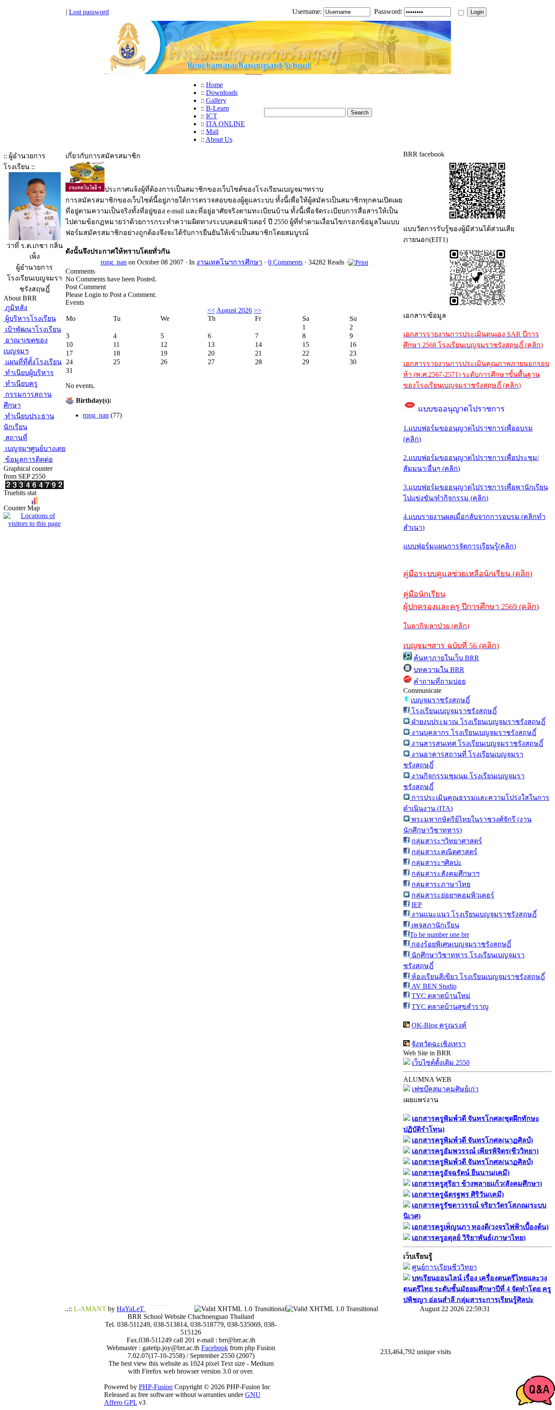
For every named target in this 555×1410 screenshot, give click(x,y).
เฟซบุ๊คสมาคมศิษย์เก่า (445, 1089)
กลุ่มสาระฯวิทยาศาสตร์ (446, 841)
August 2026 (234, 310)
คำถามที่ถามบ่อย (440, 681)
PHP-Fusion (156, 1386)
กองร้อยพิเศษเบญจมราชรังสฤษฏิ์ (460, 944)
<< (211, 310)
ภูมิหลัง (15, 307)
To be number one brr (439, 934)
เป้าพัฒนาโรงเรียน (32, 329)
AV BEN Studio (433, 986)
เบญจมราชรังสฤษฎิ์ (440, 700)
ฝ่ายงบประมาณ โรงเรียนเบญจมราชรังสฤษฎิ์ (477, 721)
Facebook (214, 1347)
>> (257, 310)
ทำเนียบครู (20, 383)
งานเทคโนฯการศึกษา (229, 262)
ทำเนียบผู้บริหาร (28, 372)
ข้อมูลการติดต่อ (28, 459)
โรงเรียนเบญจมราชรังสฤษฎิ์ (453, 711)
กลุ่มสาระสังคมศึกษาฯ (445, 873)
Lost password (89, 12)
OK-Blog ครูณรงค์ (439, 1025)
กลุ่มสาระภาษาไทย (440, 884)
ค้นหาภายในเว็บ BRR (446, 658)
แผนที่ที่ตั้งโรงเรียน (32, 362)
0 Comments (285, 262)
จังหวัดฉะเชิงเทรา (438, 1044)
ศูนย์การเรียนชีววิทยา (444, 1267)
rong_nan (114, 262)
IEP (416, 904)
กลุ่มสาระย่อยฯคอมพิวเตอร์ (452, 895)
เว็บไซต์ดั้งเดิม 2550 (441, 1062)
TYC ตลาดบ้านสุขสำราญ (450, 1006)
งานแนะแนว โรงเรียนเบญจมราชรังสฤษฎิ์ (473, 914)
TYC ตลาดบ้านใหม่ (440, 995)
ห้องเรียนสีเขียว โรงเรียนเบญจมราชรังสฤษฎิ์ (477, 976)
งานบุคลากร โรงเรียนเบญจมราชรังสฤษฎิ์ (473, 732)
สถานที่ (15, 437)
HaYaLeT (131, 1308)
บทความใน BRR (439, 669)
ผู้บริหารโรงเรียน (29, 318)
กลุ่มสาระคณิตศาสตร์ (444, 851)
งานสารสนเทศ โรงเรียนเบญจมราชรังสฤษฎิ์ (476, 743)
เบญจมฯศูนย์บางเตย (34, 448)
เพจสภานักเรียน (434, 925)
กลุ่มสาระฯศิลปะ (436, 862)
